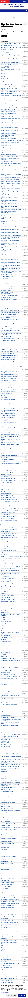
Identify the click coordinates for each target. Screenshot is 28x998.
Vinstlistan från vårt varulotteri (7, 729)
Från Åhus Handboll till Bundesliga (8, 399)
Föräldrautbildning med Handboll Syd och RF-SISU (11, 312)
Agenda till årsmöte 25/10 (6, 815)
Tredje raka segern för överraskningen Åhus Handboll (12, 556)
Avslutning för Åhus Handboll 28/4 (8, 717)
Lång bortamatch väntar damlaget (7, 105)
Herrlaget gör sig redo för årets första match (10, 152)
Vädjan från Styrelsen (5, 789)
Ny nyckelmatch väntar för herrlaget (8, 109)
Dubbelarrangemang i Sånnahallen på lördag (10, 963)
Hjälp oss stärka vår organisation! (7, 882)
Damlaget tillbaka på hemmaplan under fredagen (11, 95)
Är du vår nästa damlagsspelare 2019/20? (9, 510)
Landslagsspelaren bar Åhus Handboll (8, 512)
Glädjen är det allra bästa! (6, 308)
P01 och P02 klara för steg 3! (6, 662)
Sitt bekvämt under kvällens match (8, 637)
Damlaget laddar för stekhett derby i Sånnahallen (11, 223)
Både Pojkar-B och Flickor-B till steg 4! (8, 914)
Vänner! (2, 947)
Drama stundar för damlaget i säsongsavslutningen (7, 67)
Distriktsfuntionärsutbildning (6, 873)
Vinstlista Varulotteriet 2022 (6, 324)
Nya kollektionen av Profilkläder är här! (9, 349)
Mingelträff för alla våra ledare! (7, 969)
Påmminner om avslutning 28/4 (7, 732)
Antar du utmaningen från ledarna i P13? (9, 413)
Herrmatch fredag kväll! (5, 647)
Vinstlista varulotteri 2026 (6, 102)
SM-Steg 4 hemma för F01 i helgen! (8, 897)
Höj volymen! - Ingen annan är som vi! (8, 297)
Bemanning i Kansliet (5, 727)
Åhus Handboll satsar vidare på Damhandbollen (11, 319)
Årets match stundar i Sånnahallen (8, 148)
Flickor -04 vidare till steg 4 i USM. (7, 522)
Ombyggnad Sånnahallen (6, 326)
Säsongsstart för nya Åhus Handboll (8, 560)
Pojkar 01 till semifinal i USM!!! (7, 890)
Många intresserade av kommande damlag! (10, 426)
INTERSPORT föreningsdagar (6, 778)
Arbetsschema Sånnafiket (6, 672)
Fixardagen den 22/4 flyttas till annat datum (9, 725)
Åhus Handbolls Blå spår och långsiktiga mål (10, 931)
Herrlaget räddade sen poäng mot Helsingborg (10, 181)
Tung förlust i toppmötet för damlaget (8, 133)
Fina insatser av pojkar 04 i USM (7, 535)
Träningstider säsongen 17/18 (7, 698)
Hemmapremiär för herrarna (6, 386)
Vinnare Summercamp (5, 347)
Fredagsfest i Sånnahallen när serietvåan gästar (11, 118)
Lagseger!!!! (3, 804)
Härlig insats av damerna (6, 959)
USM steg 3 (3, 630)
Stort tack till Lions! (4, 702)
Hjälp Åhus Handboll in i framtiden (8, 478)
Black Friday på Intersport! (6, 336)
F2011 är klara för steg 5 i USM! (7, 54)
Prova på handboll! (4, 278)
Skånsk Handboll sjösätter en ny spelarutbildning (11, 827)
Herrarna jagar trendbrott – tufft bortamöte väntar (11, 235)
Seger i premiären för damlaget (7, 387)
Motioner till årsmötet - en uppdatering (8, 583)
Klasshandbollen (4, 461)
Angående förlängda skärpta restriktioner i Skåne (11, 376)
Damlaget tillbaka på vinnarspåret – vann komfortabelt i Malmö (9, 201)
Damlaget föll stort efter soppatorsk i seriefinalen (11, 209)
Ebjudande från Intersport (6, 280)
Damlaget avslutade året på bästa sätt (8, 154)
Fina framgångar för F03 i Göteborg (8, 982)
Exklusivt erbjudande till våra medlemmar (9, 516)
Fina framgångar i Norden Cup (7, 920)
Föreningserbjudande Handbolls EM (8, 884)
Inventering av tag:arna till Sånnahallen (9, 688)
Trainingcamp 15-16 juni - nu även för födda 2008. (11, 304)
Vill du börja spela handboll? (6, 346)
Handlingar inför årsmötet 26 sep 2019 (8, 480)
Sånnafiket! (3, 395)
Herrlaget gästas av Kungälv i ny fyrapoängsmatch (7, 136)
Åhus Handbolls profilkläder (6, 476)
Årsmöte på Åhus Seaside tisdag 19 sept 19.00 (10, 676)
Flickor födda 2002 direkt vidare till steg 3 (9, 817)
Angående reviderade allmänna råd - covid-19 (10, 374)
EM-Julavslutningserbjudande (7, 814)
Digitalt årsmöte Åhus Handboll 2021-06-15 (9, 351)
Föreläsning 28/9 (4, 851)
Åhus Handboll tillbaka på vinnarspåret (9, 543)
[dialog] (14, 990)
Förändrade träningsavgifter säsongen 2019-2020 (11, 463)
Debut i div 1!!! (3, 974)
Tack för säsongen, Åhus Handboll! (8, 286)
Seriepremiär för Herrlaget (6, 841)
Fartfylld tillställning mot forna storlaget (9, 529)
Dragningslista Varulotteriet (6, 886)
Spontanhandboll (4, 544)
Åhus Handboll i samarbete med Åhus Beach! (10, 434)
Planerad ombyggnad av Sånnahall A (8, 359)
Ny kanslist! (3, 876)
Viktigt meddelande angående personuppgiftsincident (7, 293)
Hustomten (3, 650)
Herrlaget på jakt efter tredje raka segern (9, 104)
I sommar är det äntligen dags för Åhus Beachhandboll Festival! (9, 317)
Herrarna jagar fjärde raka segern (8, 125)
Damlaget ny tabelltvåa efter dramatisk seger (10, 179)
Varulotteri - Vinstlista (5, 369)
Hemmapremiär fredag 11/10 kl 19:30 (8, 470)
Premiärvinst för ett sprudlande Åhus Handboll (10, 558)
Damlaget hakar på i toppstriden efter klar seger (10, 91)
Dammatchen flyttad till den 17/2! (7, 911)
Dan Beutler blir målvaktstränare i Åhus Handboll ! (11, 303)
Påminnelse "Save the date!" (6, 706)
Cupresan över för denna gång (7, 45)
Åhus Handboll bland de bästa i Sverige (9, 514)
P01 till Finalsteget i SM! (5, 893)
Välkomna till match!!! (5, 639)
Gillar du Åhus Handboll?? (6, 491)
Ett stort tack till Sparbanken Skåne (8, 357)
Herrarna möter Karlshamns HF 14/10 (8, 831)
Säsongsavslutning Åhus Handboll (8, 601)
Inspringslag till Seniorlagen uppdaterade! (9, 922)
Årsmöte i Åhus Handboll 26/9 (7, 472)
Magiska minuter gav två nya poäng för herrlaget (11, 140)
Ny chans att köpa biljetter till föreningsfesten (10, 501)
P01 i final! (3, 605)
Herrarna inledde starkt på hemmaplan (9, 384)
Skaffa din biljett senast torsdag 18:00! (8, 627)
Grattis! (2, 552)
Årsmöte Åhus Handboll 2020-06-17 (8, 408)
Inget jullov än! (3, 929)
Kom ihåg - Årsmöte (5, 957)
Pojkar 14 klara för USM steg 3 (7, 451)
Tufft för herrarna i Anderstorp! (7, 967)
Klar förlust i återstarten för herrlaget (8, 150)
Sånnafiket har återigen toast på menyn (9, 645)
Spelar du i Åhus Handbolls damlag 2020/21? (10, 442)
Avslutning (3, 617)
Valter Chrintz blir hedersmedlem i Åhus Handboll (11, 321)
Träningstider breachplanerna (7, 715)
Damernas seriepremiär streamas (8, 391)
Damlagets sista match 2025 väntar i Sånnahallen (11, 156)
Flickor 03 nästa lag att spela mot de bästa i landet (11, 508)
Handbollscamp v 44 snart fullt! (7, 833)
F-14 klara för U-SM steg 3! (6, 664)
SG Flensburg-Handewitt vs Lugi (7, 489)
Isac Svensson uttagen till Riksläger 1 (8, 314)
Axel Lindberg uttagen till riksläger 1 (8, 353)
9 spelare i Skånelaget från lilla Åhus (8, 823)
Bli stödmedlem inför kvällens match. (8, 459)
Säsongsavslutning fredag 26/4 (7, 495)
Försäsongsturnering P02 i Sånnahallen (9, 578)
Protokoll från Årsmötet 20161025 (7, 776)
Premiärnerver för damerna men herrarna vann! (11, 973)
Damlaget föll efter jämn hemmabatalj (8, 190)
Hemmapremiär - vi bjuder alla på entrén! (9, 976)
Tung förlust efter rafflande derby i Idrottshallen (10, 188)
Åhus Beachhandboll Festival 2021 (8, 363)
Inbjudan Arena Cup (5, 869)
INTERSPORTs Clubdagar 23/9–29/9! (8, 276)
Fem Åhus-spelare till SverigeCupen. (8, 658)
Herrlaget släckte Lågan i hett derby (8, 111)
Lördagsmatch (3, 643)
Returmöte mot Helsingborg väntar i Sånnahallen (11, 163)
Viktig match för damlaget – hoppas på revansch (10, 183)
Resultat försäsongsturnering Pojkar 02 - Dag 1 (10, 566)
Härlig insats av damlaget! (6, 932)
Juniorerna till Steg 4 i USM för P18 (7, 524)
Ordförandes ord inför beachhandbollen (9, 704)
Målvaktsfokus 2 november (6, 834)
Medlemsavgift (4, 771)
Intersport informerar (5, 576)
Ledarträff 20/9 (4, 849)
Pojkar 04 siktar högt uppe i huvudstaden (9, 499)
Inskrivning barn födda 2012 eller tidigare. (9, 568)
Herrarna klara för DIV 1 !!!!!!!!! (6, 288)
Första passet (3, 654)
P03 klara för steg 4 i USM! (6, 621)
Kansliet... (2, 686)
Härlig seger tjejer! (4, 949)
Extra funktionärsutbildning (6, 793)
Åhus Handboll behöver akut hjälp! (8, 674)
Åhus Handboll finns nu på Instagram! (11, 25)
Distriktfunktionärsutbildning (6, 861)
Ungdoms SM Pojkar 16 (5, 612)
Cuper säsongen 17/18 (5, 691)
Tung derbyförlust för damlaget (7, 84)
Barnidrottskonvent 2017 (6, 744)
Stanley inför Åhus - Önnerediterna (8, 936)
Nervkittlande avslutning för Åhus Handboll (9, 520)
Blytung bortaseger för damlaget (7, 78)
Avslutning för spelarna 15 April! (7, 901)
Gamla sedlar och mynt (5, 821)
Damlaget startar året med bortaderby (8, 147)
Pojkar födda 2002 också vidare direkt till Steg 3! (10, 810)
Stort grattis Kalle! (4, 430)
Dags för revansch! (4, 961)
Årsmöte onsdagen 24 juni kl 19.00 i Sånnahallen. (11, 43)
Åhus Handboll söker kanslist (7, 709)
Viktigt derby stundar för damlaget (8, 86)
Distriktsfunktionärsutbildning (7, 863)
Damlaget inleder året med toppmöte (8, 138)
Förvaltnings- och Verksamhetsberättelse (9, 787)
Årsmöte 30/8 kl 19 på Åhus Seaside (8, 591)
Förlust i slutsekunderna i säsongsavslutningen (10, 62)
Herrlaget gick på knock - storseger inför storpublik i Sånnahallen (9, 144)
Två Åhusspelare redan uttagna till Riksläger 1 (10, 455)
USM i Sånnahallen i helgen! (6, 448)
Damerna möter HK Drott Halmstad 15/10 (9, 829)
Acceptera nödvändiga (11, 995)
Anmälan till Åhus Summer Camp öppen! (9, 361)
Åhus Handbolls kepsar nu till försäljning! (9, 487)
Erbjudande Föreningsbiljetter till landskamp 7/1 (10, 773)
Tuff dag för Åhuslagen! (5, 945)
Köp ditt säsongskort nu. (6, 562)
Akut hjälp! (3, 619)
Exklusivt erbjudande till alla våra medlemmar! (10, 432)
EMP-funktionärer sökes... (6, 457)
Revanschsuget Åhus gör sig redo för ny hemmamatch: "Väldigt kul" (9, 244)
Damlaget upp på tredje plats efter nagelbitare (10, 100)
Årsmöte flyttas (4, 875)
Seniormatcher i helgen (5, 806)
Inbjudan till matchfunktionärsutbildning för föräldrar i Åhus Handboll (9, 839)
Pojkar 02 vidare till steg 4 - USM (7, 531)
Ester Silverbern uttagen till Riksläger (8, 340)
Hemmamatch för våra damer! (7, 797)
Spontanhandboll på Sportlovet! (7, 909)
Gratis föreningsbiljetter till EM (7, 812)
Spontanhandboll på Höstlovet (7, 955)
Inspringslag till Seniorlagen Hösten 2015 (9, 978)
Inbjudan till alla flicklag (5, 825)
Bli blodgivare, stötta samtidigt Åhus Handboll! (10, 295)
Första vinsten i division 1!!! (6, 965)
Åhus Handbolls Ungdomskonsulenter (8, 380)
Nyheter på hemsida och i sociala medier (9, 775)
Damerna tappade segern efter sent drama (9, 165)
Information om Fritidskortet (6, 274)
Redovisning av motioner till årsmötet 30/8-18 (10, 585)
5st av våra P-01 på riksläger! (6, 731)
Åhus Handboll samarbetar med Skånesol (9, 225)
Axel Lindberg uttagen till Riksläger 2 (8, 323)
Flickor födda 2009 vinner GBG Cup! (8, 344)
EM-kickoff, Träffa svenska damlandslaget (9, 905)
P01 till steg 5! (3, 610)
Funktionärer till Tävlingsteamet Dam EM (9, 819)
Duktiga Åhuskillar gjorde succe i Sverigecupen (10, 782)
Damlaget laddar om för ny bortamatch (9, 82)
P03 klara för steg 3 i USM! (6, 652)
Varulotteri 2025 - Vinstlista (6, 290)
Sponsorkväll (3, 593)
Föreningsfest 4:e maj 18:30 (6, 506)
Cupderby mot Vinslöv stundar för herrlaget (9, 58)
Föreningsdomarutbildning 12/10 (7, 843)
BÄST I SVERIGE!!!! (4, 603)
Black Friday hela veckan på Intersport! (8, 378)
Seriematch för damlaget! (6, 798)
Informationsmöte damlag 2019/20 (8, 497)
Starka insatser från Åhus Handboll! (8, 895)
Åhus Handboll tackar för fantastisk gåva (9, 161)
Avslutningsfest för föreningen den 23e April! (10, 899)
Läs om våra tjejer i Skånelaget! (7, 800)
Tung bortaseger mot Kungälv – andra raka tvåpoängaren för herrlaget (9, 198)
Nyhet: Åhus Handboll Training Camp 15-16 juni (10, 310)
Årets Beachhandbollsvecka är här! (8, 282)
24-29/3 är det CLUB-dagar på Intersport (9, 365)
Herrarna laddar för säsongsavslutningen (9, 64)
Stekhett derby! (4, 938)
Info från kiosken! (4, 484)
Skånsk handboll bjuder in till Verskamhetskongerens (6, 742)
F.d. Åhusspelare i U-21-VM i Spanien (8, 486)
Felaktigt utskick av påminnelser (7, 791)
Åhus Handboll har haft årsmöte (7, 954)
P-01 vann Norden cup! (5, 635)
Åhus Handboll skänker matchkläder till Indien (10, 338)
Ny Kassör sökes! (4, 912)
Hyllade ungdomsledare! (6, 306)
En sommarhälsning (5, 880)
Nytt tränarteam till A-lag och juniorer (8, 599)
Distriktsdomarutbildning (6, 493)
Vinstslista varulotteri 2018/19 (7, 527)
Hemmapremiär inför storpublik (7, 467)
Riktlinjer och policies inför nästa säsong (9, 708)
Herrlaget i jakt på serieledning (7, 93)
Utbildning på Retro (4, 656)
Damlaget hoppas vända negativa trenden (9, 120)
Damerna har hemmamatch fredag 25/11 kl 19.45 (11, 780)
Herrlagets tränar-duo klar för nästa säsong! (10, 711)
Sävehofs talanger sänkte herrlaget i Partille (10, 257)
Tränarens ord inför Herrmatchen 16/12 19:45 (10, 766)
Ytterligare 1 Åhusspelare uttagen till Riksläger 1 (10, 444)
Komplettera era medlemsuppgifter (8, 802)
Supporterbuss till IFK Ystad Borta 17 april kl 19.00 (11, 47)
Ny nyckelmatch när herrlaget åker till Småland (10, 177)
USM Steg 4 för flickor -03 (6, 525)
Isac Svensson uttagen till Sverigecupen (9, 328)
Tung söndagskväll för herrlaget (7, 122)
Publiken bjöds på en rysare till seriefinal (9, 537)
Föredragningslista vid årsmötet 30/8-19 (9, 589)
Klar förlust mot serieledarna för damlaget (9, 124)
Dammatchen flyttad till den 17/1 (7, 916)
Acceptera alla (22, 995)
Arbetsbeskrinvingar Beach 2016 (7, 878)
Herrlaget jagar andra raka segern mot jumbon (10, 142)
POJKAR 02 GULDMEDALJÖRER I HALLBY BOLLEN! (10, 759)
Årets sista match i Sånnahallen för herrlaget (10, 172)
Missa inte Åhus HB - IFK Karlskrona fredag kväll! (10, 660)
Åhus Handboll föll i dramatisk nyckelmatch (9, 533)
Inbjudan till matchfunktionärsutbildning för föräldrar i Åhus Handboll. (9, 857)
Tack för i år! (3, 450)
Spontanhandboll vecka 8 (6, 746)
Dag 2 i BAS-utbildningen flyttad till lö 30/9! (9, 678)
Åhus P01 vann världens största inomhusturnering (7, 762)
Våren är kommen (4, 918)
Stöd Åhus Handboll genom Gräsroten (8, 401)
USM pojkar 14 (3, 554)
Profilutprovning (4, 871)
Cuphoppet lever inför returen (7, 49)
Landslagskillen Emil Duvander (7, 666)
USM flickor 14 (3, 548)
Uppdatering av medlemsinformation (8, 689)
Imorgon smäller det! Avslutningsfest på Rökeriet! (11, 892)
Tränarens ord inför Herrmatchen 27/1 (8, 750)
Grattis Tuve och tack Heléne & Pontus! (9, 301)
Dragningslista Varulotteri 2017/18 (7, 625)
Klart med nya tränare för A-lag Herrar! (8, 424)
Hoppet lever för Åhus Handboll (7, 518)
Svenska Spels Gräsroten (6, 641)
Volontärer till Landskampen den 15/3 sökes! (10, 903)
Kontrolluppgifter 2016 (5, 739)
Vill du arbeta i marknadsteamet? (7, 595)
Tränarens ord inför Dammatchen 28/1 (8, 748)
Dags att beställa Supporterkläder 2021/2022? (10, 342)
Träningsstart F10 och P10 (6, 847)
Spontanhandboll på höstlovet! (7, 808)
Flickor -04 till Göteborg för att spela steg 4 (9, 505)
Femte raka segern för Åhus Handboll (8, 550)
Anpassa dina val (5, 992)
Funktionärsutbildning (5, 403)
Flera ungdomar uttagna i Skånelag (8, 468)
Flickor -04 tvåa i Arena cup (6, 546)
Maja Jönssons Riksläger (6, 382)
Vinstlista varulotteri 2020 (6, 446)
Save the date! (4, 713)
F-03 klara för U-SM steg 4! (6, 628)
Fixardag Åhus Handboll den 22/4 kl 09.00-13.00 (10, 734)
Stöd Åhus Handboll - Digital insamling (8, 422)
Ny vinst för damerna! (5, 795)
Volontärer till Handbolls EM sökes (8, 859)
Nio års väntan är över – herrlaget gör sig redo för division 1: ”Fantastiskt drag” (11, 272)
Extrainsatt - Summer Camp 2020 (7, 417)
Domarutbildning (4, 397)
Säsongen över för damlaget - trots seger (9, 60)
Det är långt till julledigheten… (7, 934)
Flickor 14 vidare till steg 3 (6, 465)
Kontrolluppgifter (4, 623)
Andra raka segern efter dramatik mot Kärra (10, 107)
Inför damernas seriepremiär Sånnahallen (9, 389)
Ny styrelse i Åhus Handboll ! (6, 670)
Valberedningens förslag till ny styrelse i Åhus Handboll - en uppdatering (10, 580)
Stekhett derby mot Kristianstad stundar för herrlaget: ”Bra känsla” (9, 192)
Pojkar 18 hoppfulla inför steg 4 (7, 503)
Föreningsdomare (4, 405)
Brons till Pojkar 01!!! (5, 888)
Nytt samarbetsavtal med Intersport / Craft (9, 355)
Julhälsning (3, 539)
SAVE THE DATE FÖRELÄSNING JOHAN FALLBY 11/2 (10, 764)
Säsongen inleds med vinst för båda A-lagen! (10, 836)
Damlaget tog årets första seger (7, 116)
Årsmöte (2, 700)
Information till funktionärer (6, 474)
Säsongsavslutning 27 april (6, 608)
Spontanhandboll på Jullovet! (6, 927)
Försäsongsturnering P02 (6, 597)
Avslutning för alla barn (5, 752)
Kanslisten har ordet (5, 693)
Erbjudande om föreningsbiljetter (7, 907)
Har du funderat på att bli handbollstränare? (10, 299)
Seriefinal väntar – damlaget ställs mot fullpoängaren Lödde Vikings (8, 212)
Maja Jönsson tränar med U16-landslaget (9, 406)
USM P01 (2, 607)
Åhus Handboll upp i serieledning (7, 541)
